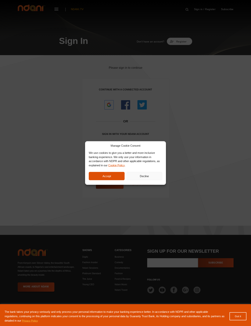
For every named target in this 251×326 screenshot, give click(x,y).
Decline (144, 176)
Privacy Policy (30, 320)
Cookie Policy (116, 165)
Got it (238, 316)
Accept (107, 176)
